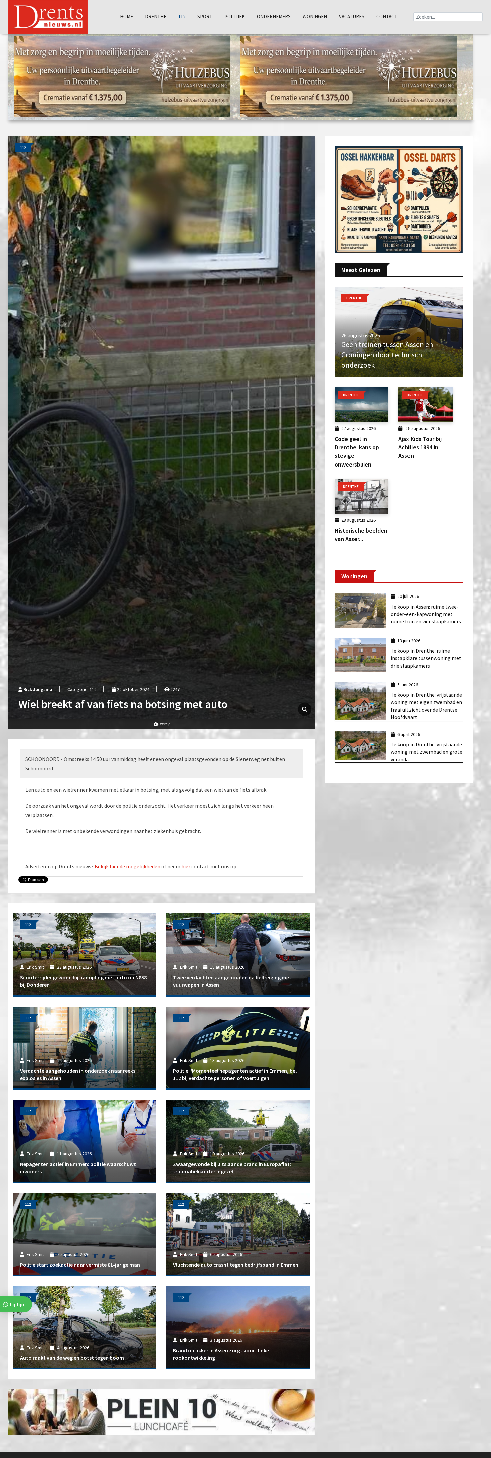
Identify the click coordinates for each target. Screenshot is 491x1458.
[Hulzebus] (122, 76)
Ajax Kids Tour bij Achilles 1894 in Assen (420, 447)
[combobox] (448, 17)
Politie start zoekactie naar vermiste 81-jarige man (80, 1264)
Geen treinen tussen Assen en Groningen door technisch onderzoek (387, 355)
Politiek (234, 16)
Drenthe (155, 16)
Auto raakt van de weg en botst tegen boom (72, 1357)
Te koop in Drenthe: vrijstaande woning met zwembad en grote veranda (426, 752)
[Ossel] (399, 199)
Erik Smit (35, 967)
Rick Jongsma (37, 689)
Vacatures (351, 16)
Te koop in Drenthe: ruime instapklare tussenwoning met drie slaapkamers (426, 658)
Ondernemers (274, 16)
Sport (204, 16)
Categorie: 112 (82, 689)
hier (185, 866)
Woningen (315, 16)
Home (126, 16)
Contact (386, 16)
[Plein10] (161, 1412)
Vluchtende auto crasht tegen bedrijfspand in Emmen (235, 1264)
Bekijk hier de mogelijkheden (127, 866)
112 (181, 16)
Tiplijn (16, 1304)
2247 (174, 689)
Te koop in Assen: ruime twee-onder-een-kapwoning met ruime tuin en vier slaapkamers (426, 614)
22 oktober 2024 (132, 689)
